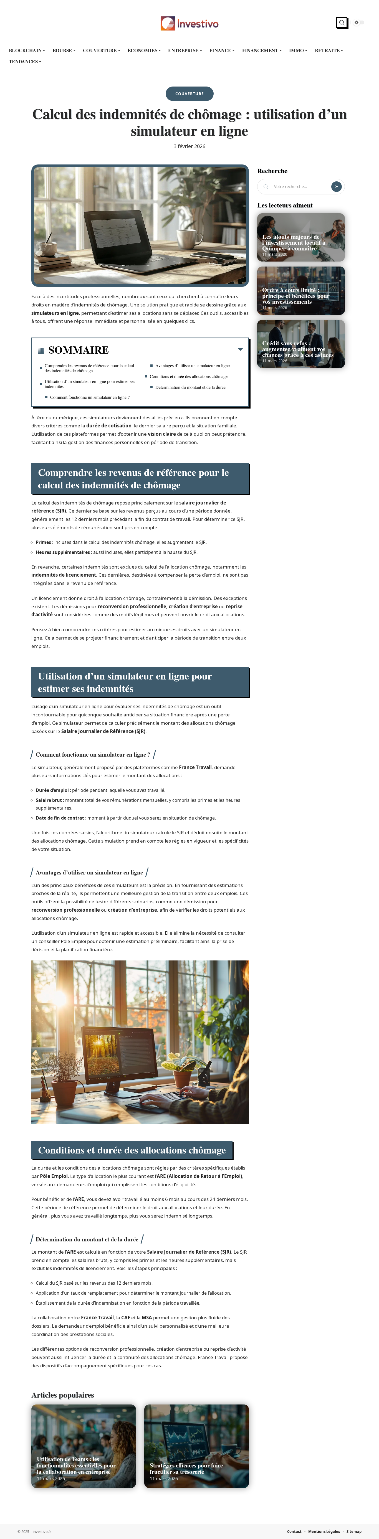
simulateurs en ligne (55, 313)
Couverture (189, 93)
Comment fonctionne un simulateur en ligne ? (90, 397)
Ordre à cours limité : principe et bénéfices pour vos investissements (296, 295)
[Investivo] (189, 22)
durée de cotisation (109, 425)
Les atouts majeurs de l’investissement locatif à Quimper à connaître (293, 242)
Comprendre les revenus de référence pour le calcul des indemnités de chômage (89, 367)
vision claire (162, 434)
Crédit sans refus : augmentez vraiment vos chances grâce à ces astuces (298, 348)
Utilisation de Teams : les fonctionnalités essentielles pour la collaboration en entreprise (76, 1465)
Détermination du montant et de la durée (190, 387)
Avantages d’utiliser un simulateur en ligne (192, 365)
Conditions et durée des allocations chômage (189, 376)
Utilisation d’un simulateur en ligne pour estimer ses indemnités (90, 383)
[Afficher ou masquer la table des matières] (176, 350)
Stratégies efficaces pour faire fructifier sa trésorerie (186, 1468)
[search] (341, 22)
